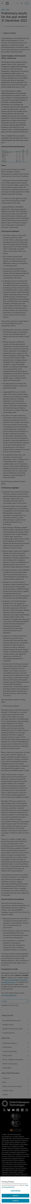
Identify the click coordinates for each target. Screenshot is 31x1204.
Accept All (15, 1200)
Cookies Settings (15, 1190)
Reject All (15, 1195)
